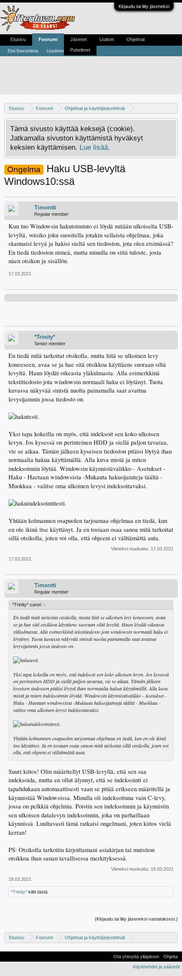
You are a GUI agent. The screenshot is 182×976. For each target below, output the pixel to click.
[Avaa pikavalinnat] (172, 108)
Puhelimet (80, 49)
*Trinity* (44, 337)
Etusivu (18, 39)
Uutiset (106, 39)
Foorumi (48, 39)
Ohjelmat (136, 39)
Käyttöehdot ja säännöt (156, 966)
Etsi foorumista (23, 50)
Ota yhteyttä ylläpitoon (136, 956)
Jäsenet (78, 39)
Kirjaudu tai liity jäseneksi (144, 6)
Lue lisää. (95, 147)
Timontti (45, 207)
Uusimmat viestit (63, 50)
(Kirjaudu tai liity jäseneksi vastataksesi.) (136, 918)
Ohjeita (170, 956)
